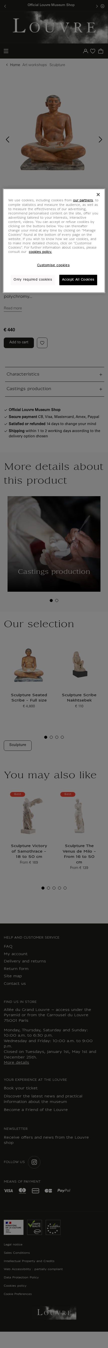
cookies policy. (40, 252)
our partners (83, 200)
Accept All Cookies (78, 279)
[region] (54, 241)
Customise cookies (53, 265)
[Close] (98, 194)
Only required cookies (33, 279)
